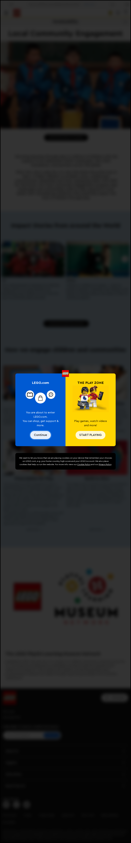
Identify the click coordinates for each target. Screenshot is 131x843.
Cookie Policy (83, 464)
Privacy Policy (105, 464)
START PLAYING (90, 434)
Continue (40, 434)
